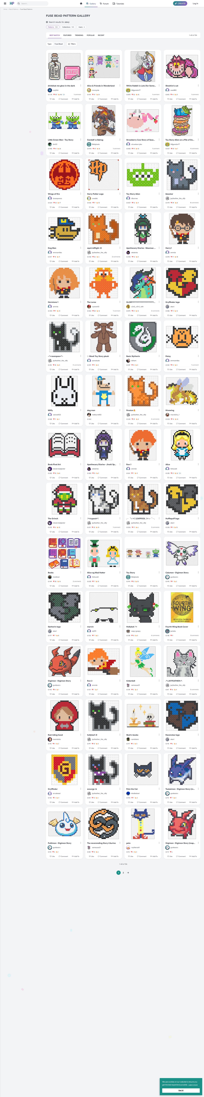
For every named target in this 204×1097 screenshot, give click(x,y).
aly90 (94, 631)
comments (194, 148)
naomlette (57, 739)
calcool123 (57, 415)
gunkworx (174, 577)
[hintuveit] (167, 469)
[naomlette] (50, 739)
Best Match (55, 35)
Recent (101, 35)
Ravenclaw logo (173, 735)
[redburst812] (89, 415)
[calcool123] (50, 415)
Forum (106, 4)
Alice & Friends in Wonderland (101, 86)
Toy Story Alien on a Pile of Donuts (180, 140)
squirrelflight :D (94, 248)
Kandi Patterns (13, 9)
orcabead (56, 793)
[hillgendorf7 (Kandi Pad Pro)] (128, 90)
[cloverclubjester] (50, 469)
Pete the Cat (132, 789)
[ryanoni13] (89, 306)
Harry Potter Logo (95, 194)
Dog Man (52, 248)
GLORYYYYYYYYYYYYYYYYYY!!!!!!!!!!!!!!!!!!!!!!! (141, 302)
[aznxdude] (89, 361)
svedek (95, 198)
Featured (67, 35)
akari (172, 307)
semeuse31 (135, 685)
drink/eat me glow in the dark (61, 86)
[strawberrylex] (128, 144)
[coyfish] (50, 90)
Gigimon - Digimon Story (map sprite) (180, 843)
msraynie (95, 90)
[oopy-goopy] (128, 631)
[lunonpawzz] (50, 198)
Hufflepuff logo (172, 518)
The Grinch (53, 518)
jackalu (173, 631)
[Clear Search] (47, 22)
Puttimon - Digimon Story (59, 843)
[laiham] (128, 361)
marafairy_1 (174, 415)
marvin (90, 627)
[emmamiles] (50, 252)
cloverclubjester (59, 469)
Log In (195, 3)
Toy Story (130, 573)
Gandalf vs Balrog (95, 140)
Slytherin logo (54, 627)
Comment (64, 99)
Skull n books (132, 735)
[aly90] (89, 631)
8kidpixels (96, 144)
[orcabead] (50, 793)
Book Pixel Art (54, 464)
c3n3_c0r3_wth (137, 307)
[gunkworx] (167, 577)
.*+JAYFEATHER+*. (174, 681)
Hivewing (170, 410)
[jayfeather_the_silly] (167, 198)
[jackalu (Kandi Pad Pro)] (167, 631)
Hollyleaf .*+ (131, 627)
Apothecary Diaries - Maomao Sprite (141, 248)
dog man (91, 410)
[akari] (167, 306)
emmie (173, 252)
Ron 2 (89, 681)
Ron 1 (128, 464)
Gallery (93, 4)
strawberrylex (136, 144)
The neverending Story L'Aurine (101, 843)
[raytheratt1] (128, 847)
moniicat (56, 577)
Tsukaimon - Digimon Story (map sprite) (180, 789)
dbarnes (134, 198)
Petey (168, 356)
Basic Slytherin (133, 356)
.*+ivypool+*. (93, 518)
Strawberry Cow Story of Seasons (141, 140)
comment (77, 94)
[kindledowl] (128, 793)
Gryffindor (53, 789)
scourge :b (92, 789)
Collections (68, 27)
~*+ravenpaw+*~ (55, 356)
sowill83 (173, 90)
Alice (168, 464)
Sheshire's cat (172, 86)
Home (81, 3)
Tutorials (120, 4)
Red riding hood (55, 735)
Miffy (50, 410)
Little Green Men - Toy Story (60, 140)
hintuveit (173, 469)
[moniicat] (50, 577)
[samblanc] (128, 739)
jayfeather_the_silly (177, 198)
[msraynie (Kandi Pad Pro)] (89, 90)
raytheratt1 (135, 847)
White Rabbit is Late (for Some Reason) (141, 86)
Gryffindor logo (173, 302)
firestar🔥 (131, 410)
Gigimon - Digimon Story (59, 681)
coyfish (55, 90)
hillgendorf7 (135, 90)
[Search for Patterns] (19, 3)
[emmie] (167, 252)
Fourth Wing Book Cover (177, 627)
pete (128, 843)
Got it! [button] (181, 1090)
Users (82, 27)
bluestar (169, 194)
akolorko (134, 252)
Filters (73, 44)
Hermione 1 (53, 302)
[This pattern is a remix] (88, 356)
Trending (79, 35)
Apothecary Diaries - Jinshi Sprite (102, 464)
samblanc (135, 739)
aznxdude (96, 361)
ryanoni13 (95, 307)
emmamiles (57, 252)
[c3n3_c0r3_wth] (128, 306)
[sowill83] (167, 90)
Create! (181, 3)
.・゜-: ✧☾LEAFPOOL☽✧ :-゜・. (140, 518)
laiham (133, 361)
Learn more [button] (193, 1085)
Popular (90, 35)
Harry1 (169, 248)
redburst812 (96, 415)
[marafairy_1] (167, 415)
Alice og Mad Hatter (96, 573)
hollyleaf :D (92, 735)
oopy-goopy (135, 631)
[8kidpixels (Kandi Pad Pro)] (89, 144)
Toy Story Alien (133, 194)
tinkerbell (130, 681)
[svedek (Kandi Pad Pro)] (89, 198)
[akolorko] (128, 252)
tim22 (55, 144)
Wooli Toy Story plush (99, 356)
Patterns (53, 27)
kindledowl (135, 793)
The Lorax (91, 302)
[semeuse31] (128, 685)
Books (50, 573)
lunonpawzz (57, 198)
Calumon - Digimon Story (177, 573)
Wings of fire (54, 194)
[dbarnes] (128, 198)
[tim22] (50, 144)
